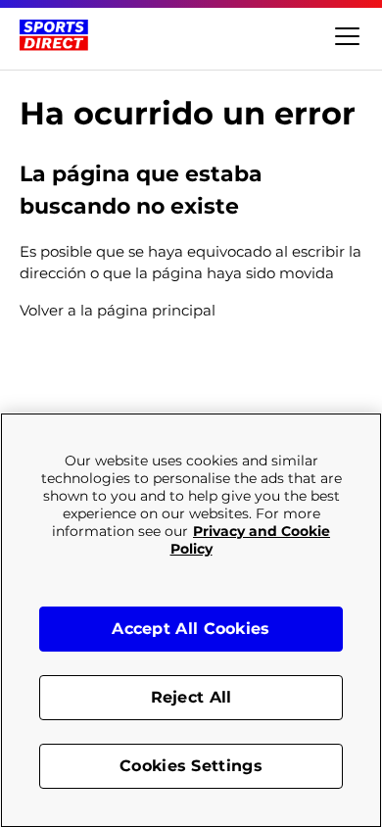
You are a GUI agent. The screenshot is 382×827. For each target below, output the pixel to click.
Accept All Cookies (190, 628)
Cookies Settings (191, 765)
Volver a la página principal (117, 310)
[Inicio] (54, 35)
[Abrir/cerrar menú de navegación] (344, 35)
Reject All (191, 697)
